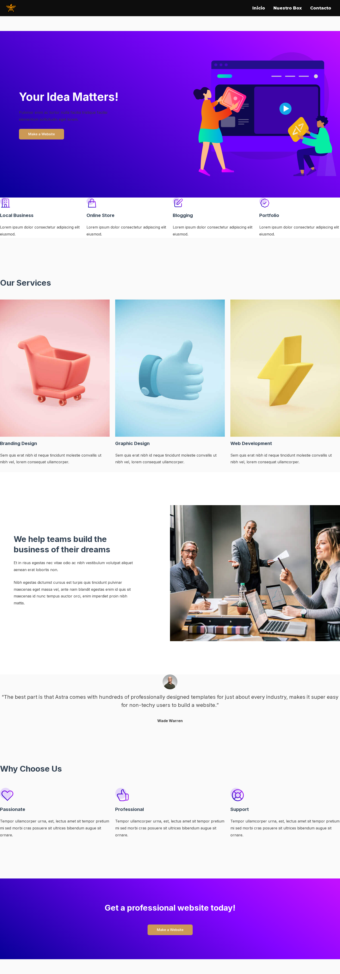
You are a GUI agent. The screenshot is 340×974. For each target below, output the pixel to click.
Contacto (320, 8)
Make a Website (41, 134)
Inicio (258, 8)
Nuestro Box (287, 8)
